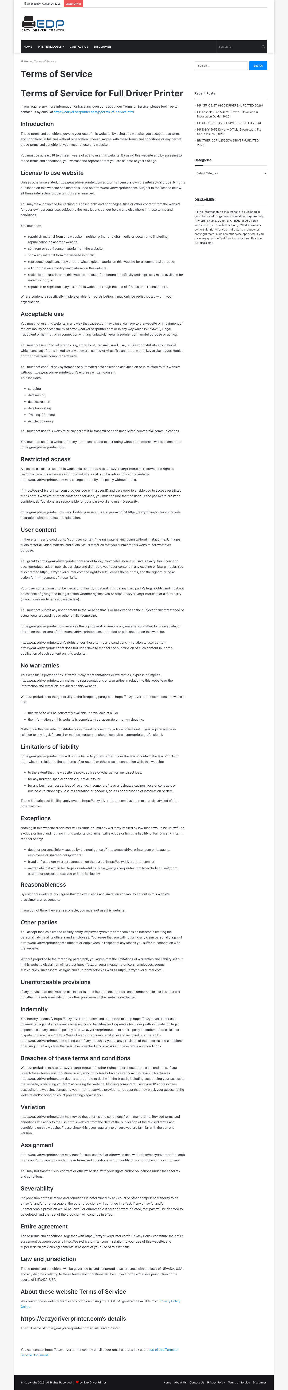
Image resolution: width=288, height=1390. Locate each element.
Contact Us (197, 1382)
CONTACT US (79, 46)
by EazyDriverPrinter (92, 1382)
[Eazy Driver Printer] (43, 24)
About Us (180, 1382)
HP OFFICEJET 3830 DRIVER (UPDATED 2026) (229, 123)
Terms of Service (239, 1382)
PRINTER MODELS (50, 46)
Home (27, 61)
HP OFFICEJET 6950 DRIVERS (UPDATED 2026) (230, 105)
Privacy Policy (216, 1382)
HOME (28, 46)
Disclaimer (259, 1382)
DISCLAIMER (102, 46)
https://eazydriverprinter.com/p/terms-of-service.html (94, 112)
